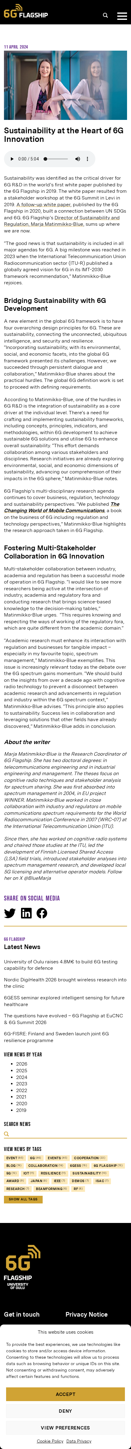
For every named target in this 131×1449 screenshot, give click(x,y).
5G (11, 1173)
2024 (21, 1077)
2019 (21, 1110)
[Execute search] (6, 1134)
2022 (21, 1090)
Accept (66, 1394)
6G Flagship (108, 1166)
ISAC (102, 1181)
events (57, 1158)
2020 (21, 1103)
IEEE (59, 1181)
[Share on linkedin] (26, 913)
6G (35, 1158)
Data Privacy (78, 1441)
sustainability (90, 1173)
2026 (21, 1064)
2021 (21, 1097)
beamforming (51, 1189)
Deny (65, 1411)
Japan (39, 1181)
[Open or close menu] (121, 16)
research (17, 1189)
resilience (53, 1173)
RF (78, 1189)
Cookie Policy (50, 1441)
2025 (21, 1070)
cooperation (89, 1158)
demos (80, 1181)
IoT (28, 1173)
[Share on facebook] (42, 913)
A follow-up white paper (43, 204)
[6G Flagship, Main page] (26, 11)
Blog (14, 1166)
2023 (21, 1084)
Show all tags (23, 1199)
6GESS (78, 1166)
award (15, 1181)
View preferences (65, 1428)
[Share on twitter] (10, 913)
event (14, 1158)
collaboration (45, 1166)
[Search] (105, 15)
